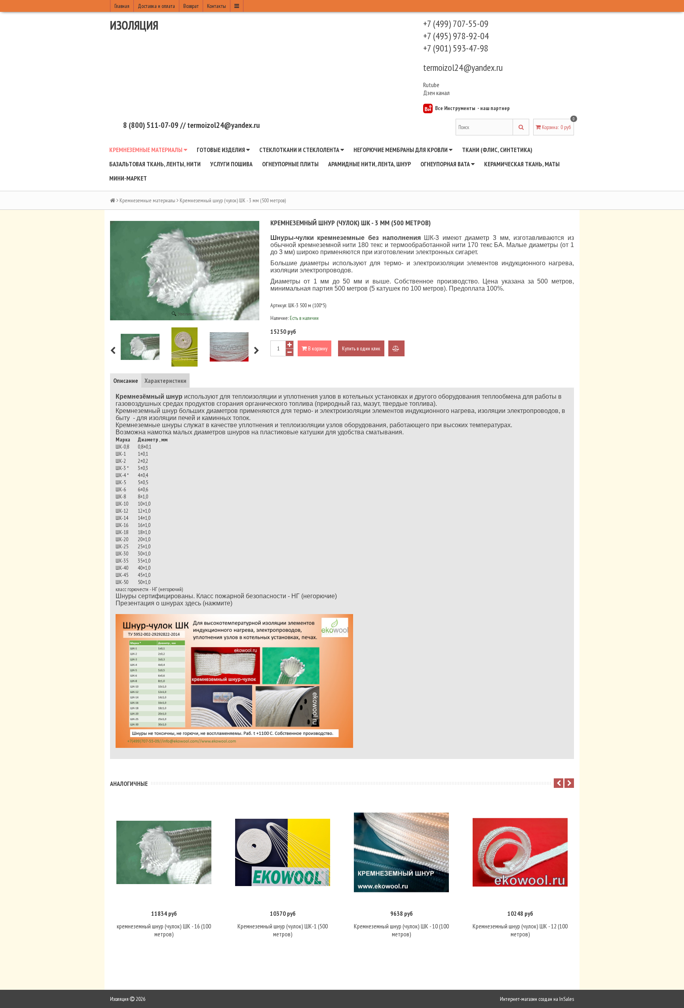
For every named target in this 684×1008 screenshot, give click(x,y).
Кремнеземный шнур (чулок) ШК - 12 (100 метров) (520, 930)
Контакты (216, 6)
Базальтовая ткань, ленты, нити (155, 164)
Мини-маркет (128, 178)
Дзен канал (437, 93)
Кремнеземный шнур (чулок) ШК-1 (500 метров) (283, 930)
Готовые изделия (221, 150)
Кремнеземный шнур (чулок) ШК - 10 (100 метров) (401, 930)
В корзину (317, 348)
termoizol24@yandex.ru (463, 67)
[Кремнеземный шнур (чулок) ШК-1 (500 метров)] (282, 852)
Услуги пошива (231, 164)
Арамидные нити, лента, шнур (369, 164)
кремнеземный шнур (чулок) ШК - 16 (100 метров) (164, 930)
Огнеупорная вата (445, 164)
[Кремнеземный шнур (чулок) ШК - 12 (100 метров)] (520, 852)
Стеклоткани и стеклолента (299, 150)
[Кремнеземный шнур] (140, 346)
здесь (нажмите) (208, 603)
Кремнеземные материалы (146, 150)
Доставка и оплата (156, 6)
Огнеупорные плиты (290, 164)
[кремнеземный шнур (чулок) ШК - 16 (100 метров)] (164, 852)
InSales (566, 998)
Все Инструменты (455, 108)
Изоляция (134, 25)
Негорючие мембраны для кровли (401, 150)
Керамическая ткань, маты (522, 164)
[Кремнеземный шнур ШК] (184, 346)
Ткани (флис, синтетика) (497, 150)
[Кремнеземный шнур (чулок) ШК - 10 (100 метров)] (401, 852)
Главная (121, 6)
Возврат (191, 6)
